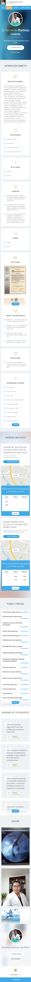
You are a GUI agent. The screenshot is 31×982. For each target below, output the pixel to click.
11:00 (6, 501)
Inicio (3, 7)
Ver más (15, 304)
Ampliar (15, 475)
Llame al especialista (12, 461)
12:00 (6, 505)
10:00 (15, 576)
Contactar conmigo (15, 52)
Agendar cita (16, 979)
